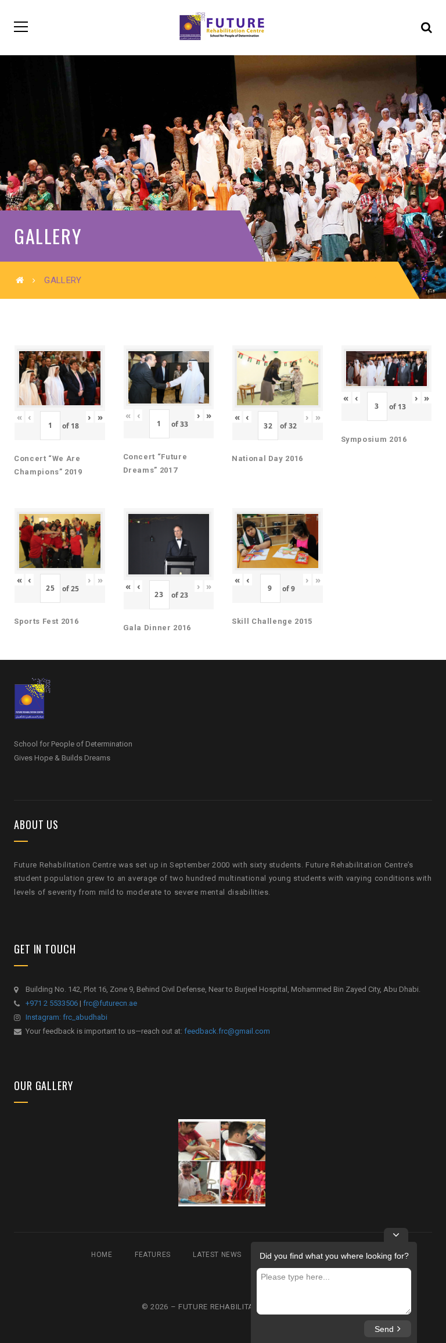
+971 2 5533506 (52, 1003)
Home (101, 1255)
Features (153, 1255)
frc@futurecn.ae (110, 1003)
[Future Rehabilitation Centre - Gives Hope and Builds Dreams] (223, 26)
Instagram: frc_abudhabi (66, 1017)
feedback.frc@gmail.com (227, 1031)
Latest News (217, 1255)
